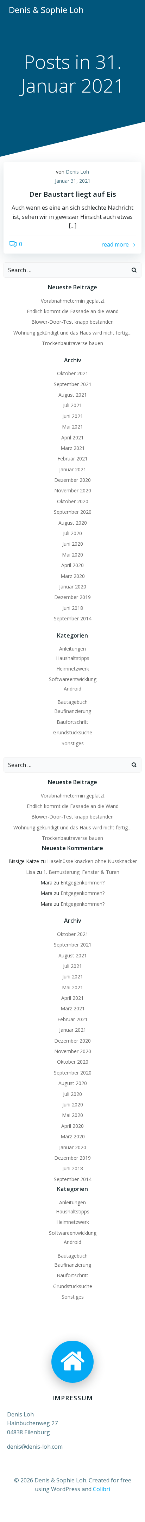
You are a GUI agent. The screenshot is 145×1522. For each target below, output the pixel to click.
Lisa (30, 872)
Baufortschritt (72, 722)
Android (72, 688)
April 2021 (72, 437)
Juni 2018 (72, 608)
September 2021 (73, 384)
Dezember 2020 (72, 480)
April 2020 (72, 565)
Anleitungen (72, 648)
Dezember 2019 (72, 597)
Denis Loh (77, 171)
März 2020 (73, 576)
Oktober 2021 (72, 373)
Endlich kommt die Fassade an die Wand (73, 311)
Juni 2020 (72, 543)
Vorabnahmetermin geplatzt (73, 300)
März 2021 (73, 448)
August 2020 (72, 522)
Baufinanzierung (72, 711)
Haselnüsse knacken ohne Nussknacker (92, 861)
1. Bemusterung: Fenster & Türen (81, 872)
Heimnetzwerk (72, 668)
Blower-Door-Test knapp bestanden (72, 321)
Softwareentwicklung (72, 679)
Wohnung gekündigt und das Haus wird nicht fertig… (72, 332)
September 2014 (73, 618)
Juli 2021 (72, 405)
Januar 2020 (72, 586)
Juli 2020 (72, 533)
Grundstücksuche (72, 732)
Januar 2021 (72, 469)
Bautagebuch (72, 702)
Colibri (101, 1489)
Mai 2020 (72, 554)
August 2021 (72, 394)
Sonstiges (73, 743)
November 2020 (72, 490)
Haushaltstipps (72, 658)
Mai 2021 (72, 426)
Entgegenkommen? (83, 882)
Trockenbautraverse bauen (72, 343)
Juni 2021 (72, 416)
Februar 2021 (72, 458)
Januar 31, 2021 (72, 180)
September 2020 (73, 512)
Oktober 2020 (72, 501)
